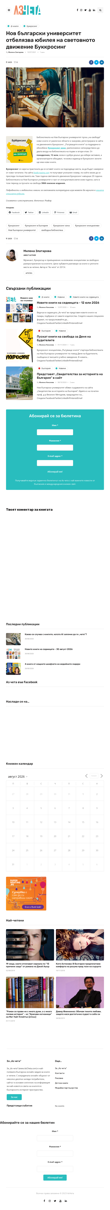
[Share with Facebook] (91, 62)
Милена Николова (46, 307)
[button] (55, 97)
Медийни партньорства (66, 1088)
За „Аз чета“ (61, 1068)
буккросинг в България (36, 225)
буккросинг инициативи (87, 225)
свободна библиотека (52, 230)
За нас (14, 1097)
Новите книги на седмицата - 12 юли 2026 (68, 302)
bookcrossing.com (41, 172)
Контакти (59, 1073)
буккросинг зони (57, 148)
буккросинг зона (61, 225)
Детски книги (61, 1083)
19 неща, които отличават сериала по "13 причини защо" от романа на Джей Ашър (27, 965)
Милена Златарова (15, 52)
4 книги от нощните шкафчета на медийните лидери (52, 664)
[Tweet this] (96, 62)
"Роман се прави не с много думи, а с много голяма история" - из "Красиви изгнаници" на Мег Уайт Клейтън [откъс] (29, 1014)
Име (55, 425)
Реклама (59, 1078)
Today (94, 776)
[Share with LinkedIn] (101, 62)
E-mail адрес (55, 456)
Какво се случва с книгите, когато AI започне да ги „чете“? (56, 634)
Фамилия (55, 440)
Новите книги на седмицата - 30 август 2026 (49, 649)
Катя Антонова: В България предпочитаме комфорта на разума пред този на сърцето (78, 965)
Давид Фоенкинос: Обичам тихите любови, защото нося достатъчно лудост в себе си (78, 1012)
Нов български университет (22, 230)
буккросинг (13, 225)
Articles (29, 273)
